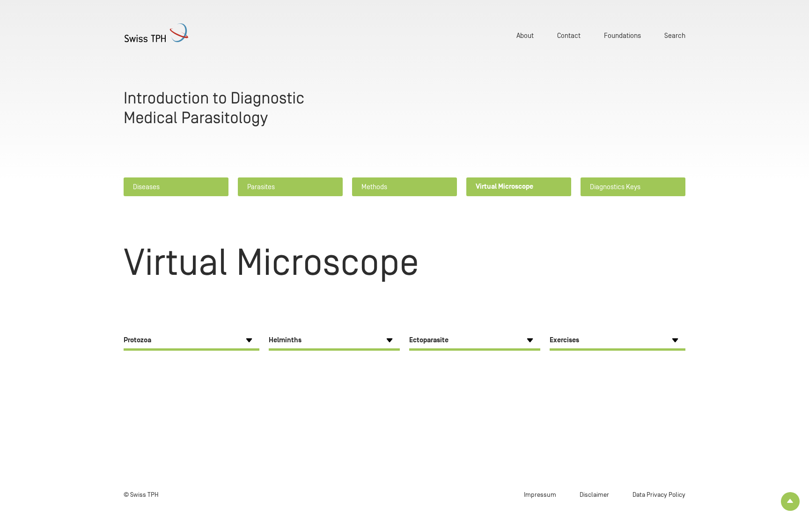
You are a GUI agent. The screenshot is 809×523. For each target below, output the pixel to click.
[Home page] (170, 32)
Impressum (540, 494)
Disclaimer (594, 494)
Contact (569, 35)
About (525, 35)
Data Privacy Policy (658, 494)
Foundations (622, 35)
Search (674, 35)
